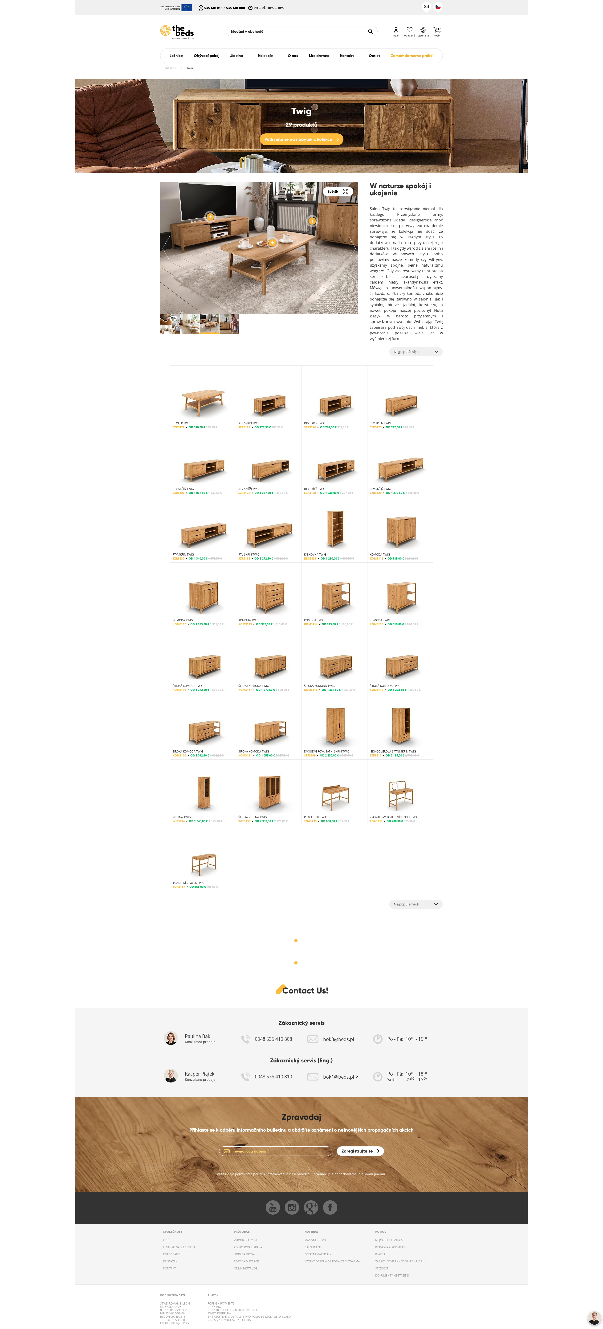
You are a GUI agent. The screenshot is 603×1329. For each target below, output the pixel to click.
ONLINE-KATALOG (245, 1268)
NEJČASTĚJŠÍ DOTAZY (389, 1240)
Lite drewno (319, 55)
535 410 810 (213, 8)
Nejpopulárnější (406, 351)
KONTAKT (169, 1268)
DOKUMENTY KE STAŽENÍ (392, 1275)
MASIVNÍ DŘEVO (315, 1240)
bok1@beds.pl (180, 1323)
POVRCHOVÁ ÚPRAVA (248, 1247)
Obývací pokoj (206, 55)
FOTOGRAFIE (171, 1254)
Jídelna (236, 55)
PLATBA (380, 1254)
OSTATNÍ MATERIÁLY (318, 1254)
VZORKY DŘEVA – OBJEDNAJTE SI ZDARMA (332, 1261)
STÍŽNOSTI (382, 1268)
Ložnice (176, 55)
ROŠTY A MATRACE (246, 1261)
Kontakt (347, 55)
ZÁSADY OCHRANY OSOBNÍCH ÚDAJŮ (400, 1261)
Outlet (374, 55)
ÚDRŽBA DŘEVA (244, 1254)
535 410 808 (235, 8)
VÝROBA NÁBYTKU (246, 1240)
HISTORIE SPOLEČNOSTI (179, 1247)
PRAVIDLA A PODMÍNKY (390, 1247)
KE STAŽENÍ (170, 1261)
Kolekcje (265, 55)
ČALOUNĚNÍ (313, 1247)
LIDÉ (166, 1240)
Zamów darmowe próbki (412, 55)
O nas (293, 55)
